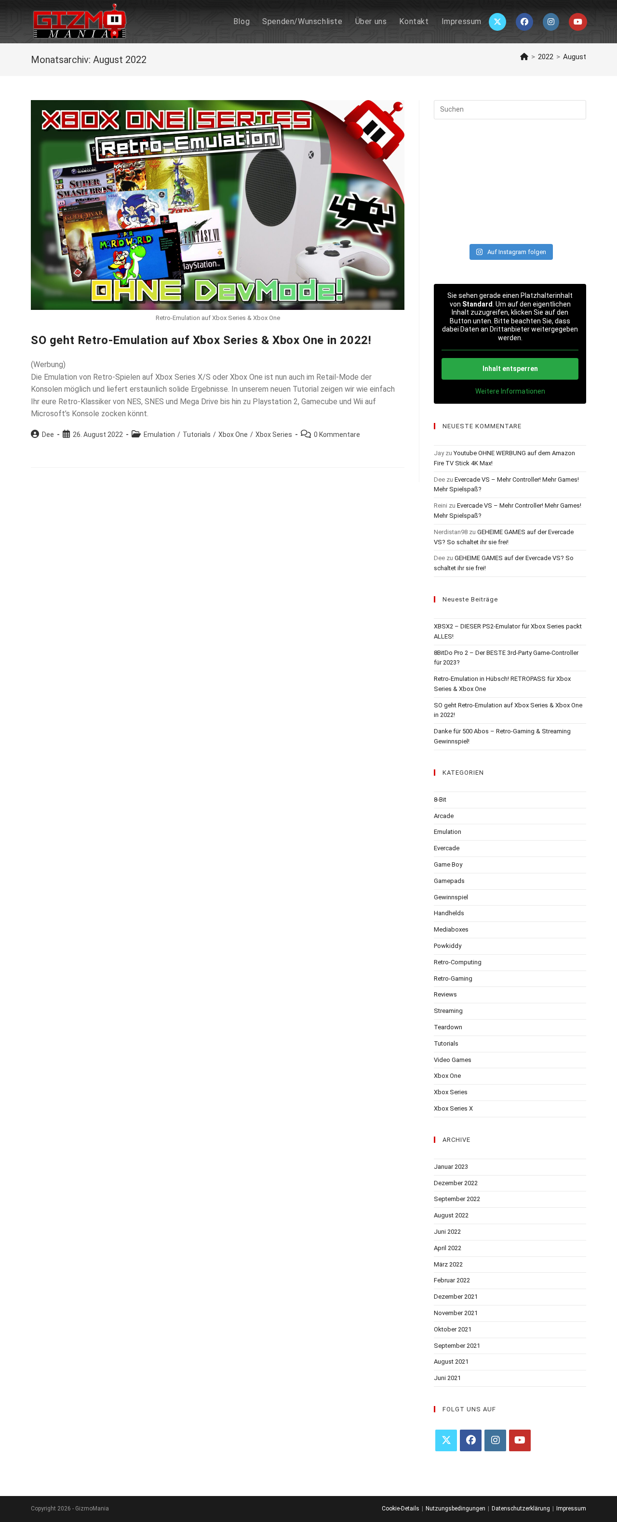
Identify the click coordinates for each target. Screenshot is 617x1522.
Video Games (452, 1059)
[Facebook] (471, 1440)
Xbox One (233, 434)
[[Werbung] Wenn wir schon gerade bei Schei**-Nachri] (451, 154)
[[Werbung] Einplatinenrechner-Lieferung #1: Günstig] (490, 202)
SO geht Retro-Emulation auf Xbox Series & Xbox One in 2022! (201, 340)
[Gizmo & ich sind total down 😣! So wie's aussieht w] (490, 154)
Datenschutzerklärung (521, 1508)
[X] (446, 1440)
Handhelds (449, 913)
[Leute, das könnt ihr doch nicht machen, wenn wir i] (569, 202)
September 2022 (457, 1198)
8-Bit (440, 799)
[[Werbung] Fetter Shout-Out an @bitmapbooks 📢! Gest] (569, 226)
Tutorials (197, 434)
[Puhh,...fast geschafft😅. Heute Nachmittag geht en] (529, 202)
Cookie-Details (400, 1508)
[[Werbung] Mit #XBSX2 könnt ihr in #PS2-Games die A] (451, 178)
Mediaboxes (451, 929)
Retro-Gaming (453, 978)
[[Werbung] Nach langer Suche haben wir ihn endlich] (529, 226)
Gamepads (449, 880)
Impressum (571, 1508)
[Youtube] (520, 1440)
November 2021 (456, 1313)
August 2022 (451, 1215)
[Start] (524, 56)
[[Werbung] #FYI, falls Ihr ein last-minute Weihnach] (451, 226)
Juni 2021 (447, 1377)
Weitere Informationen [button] (510, 391)
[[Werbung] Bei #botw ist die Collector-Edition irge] (529, 154)
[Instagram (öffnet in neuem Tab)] (551, 22)
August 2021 (451, 1361)
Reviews (445, 994)
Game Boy (448, 864)
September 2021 (457, 1345)
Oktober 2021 (452, 1329)
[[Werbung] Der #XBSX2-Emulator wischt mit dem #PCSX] (529, 178)
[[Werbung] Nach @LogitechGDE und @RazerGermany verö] (490, 178)
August (574, 56)
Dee (48, 434)
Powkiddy (447, 945)
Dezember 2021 (456, 1296)
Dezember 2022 (456, 1183)
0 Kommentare (337, 434)
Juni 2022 (447, 1231)
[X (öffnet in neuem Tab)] (497, 22)
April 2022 (447, 1248)
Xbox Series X (453, 1108)
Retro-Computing (458, 962)
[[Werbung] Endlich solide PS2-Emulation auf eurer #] (451, 202)
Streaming (448, 1010)
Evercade (446, 848)
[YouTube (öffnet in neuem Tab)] (578, 22)
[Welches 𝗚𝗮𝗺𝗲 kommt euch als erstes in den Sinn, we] (569, 154)
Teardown (448, 1027)
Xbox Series (273, 434)
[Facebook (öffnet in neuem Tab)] (524, 22)
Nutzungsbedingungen (455, 1508)
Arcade (444, 815)
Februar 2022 (452, 1280)
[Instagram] (495, 1440)
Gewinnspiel (451, 897)
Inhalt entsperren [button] (510, 368)
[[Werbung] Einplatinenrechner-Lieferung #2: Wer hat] (569, 178)
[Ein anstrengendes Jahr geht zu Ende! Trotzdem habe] (490, 226)
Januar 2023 (451, 1166)
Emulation (159, 434)
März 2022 (448, 1264)
